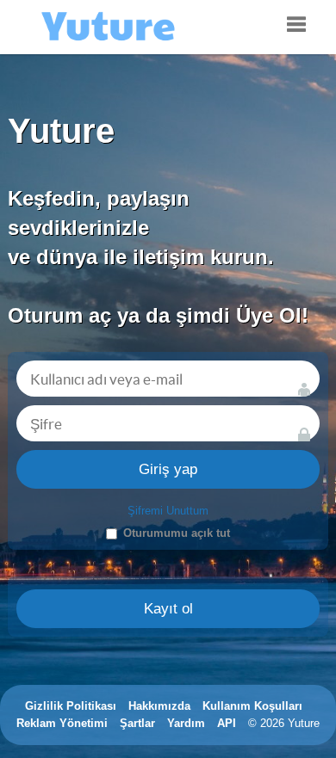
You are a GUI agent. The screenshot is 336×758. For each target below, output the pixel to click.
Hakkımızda (159, 705)
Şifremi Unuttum (168, 510)
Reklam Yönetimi (62, 723)
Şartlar (137, 723)
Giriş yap (168, 469)
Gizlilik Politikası (70, 705)
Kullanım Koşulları (252, 705)
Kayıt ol (168, 609)
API (226, 723)
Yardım (186, 723)
